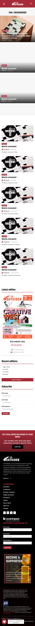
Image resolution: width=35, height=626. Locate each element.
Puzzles (4, 65)
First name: (5, 393)
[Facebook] (4, 512)
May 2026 (5, 374)
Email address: (6, 406)
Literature (5, 30)
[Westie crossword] (17, 59)
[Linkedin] (8, 512)
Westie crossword (9, 147)
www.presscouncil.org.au (8, 612)
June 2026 (5, 372)
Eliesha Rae (6, 149)
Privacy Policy (26, 618)
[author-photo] (3, 149)
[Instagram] (11, 512)
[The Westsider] (17, 3)
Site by (26, 621)
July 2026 (5, 369)
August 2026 (6, 367)
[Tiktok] (14, 512)
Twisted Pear (30, 621)
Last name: (5, 400)
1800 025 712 (6, 613)
